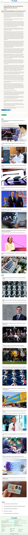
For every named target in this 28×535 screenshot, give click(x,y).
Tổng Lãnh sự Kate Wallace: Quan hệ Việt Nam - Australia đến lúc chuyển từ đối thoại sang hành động (13, 231)
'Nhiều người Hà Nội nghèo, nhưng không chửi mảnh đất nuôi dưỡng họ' (14, 506)
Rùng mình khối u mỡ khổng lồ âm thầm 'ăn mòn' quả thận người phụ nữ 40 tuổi (14, 278)
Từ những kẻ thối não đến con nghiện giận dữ (10, 508)
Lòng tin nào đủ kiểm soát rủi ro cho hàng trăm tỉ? (11, 513)
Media (2, 531)
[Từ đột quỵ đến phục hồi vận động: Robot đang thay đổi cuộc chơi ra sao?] (14, 155)
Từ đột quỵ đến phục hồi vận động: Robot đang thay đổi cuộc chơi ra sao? (13, 144)
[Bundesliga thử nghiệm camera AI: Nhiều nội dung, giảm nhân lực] (14, 356)
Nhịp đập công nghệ (6, 2)
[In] (11, 110)
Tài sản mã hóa (12, 2)
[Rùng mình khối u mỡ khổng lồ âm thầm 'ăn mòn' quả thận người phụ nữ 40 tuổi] (14, 289)
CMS (13, 534)
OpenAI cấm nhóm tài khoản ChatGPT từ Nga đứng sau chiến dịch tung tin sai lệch (13, 166)
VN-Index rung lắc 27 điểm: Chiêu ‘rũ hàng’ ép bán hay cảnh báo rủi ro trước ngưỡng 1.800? (13, 121)
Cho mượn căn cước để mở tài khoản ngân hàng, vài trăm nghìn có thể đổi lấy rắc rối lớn (14, 478)
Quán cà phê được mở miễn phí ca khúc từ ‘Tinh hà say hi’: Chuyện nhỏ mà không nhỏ (14, 324)
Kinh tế (16, 2)
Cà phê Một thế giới (21, 529)
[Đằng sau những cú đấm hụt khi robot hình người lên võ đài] (14, 220)
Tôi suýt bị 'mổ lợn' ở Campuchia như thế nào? (11, 503)
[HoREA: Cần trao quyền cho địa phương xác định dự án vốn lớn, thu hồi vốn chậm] (14, 423)
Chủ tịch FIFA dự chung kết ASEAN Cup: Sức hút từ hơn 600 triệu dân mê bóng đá (13, 188)
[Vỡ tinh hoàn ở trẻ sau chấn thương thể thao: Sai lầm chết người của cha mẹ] (14, 445)
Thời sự (3, 2)
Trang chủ (5, 4)
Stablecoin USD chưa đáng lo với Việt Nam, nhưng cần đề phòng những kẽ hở (14, 301)
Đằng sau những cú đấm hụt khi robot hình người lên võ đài (11, 209)
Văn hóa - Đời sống (23, 2)
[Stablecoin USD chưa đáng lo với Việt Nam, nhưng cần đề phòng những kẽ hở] (14, 312)
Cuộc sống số (19, 2)
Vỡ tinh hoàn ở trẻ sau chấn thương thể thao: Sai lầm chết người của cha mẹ (14, 434)
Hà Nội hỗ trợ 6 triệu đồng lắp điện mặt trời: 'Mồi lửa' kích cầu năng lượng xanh (13, 253)
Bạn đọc (19, 530)
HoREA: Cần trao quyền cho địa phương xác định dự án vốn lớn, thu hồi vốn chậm (14, 411)
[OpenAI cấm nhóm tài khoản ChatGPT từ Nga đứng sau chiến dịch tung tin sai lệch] (14, 177)
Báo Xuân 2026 (20, 531)
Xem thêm (14, 499)
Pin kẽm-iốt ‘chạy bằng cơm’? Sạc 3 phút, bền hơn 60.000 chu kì (13, 456)
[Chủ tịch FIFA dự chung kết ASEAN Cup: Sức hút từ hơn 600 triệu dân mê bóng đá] (14, 199)
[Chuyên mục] (1, 0)
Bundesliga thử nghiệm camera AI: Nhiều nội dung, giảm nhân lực (13, 345)
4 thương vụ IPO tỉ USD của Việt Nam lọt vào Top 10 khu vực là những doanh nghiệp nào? (13, 389)
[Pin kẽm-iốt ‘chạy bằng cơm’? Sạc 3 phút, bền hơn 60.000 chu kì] (14, 467)
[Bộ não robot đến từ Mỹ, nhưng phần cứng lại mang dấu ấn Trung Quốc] (14, 378)
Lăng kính (8, 4)
